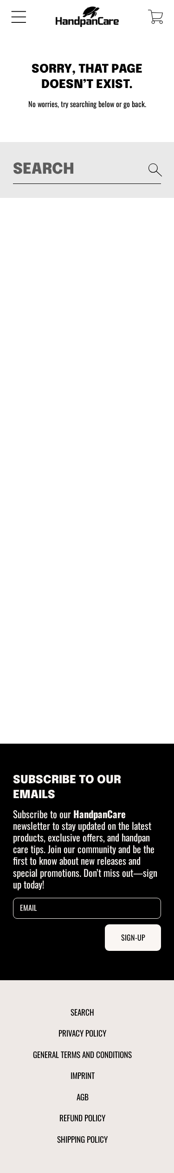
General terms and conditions (82, 1054)
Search (82, 1012)
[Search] (155, 170)
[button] (19, 17)
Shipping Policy (82, 1139)
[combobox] (87, 170)
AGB (83, 1097)
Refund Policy (82, 1118)
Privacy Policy (82, 1033)
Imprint (83, 1075)
